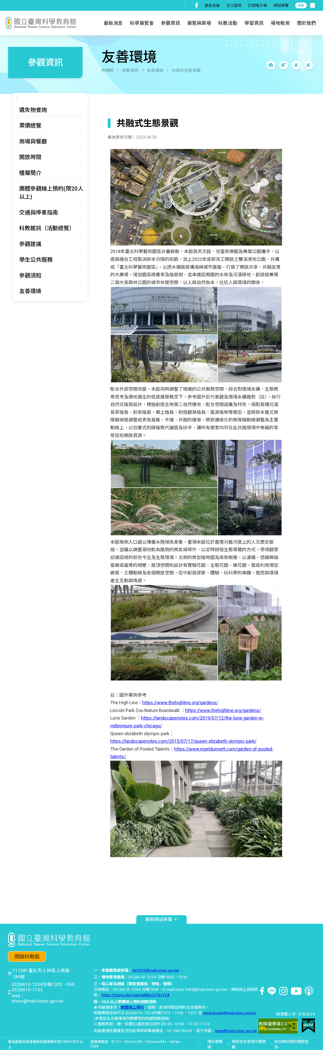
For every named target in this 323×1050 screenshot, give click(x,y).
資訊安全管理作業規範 (249, 1044)
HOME (107, 70)
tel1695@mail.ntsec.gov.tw (155, 970)
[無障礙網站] (278, 1026)
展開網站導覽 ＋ (161, 919)
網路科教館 (27, 957)
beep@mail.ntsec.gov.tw (236, 1031)
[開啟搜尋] (312, 5)
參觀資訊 (130, 70)
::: (185, 5)
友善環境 (155, 70)
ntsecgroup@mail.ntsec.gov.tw (229, 1013)
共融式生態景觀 (186, 70)
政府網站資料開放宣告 (292, 1044)
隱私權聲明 (215, 1044)
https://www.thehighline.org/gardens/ (180, 702)
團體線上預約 (132, 1007)
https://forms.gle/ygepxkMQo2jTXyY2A (135, 995)
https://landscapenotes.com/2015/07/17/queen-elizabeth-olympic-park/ (183, 741)
